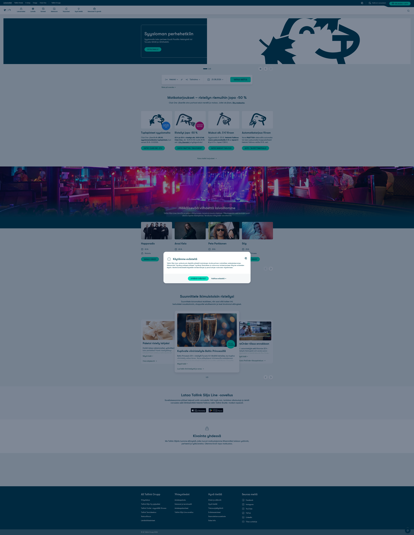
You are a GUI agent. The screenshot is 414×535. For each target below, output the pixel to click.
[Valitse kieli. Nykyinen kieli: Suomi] (246, 258)
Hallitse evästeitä (217, 278)
